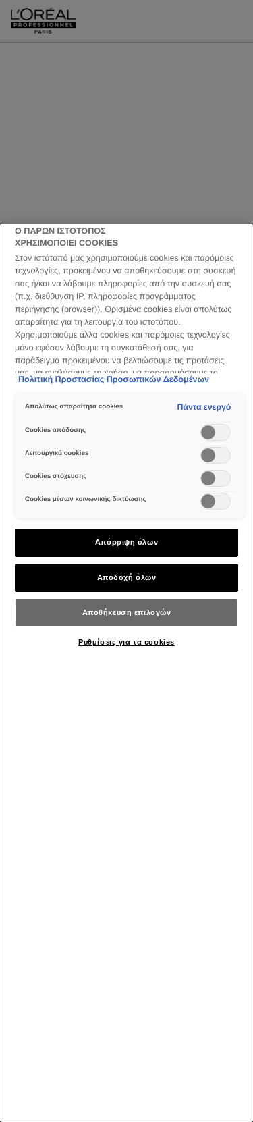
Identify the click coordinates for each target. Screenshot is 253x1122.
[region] (126, 673)
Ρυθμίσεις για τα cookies (126, 642)
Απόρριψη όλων (126, 542)
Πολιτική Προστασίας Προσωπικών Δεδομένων (113, 379)
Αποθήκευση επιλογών (126, 612)
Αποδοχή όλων (127, 577)
